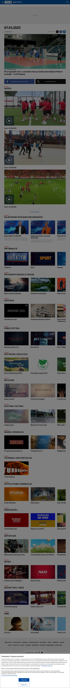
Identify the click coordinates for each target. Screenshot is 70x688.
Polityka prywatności (47, 665)
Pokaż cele (24, 684)
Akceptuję (24, 680)
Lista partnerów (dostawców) (9, 675)
